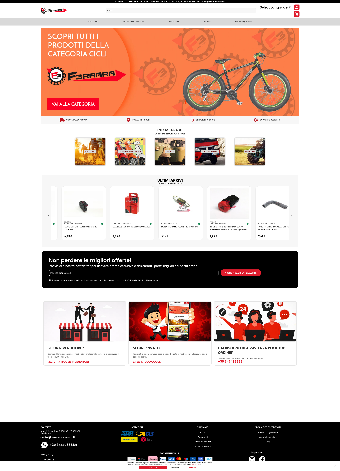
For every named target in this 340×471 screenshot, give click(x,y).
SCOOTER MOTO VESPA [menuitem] (133, 22)
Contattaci (203, 437)
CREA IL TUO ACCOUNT (148, 362)
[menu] (170, 21)
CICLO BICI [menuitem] (93, 22)
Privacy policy (47, 455)
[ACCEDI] (296, 7)
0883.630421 (135, 2)
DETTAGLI (175, 467)
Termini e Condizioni (202, 442)
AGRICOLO (250, 151)
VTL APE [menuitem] (207, 22)
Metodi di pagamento (268, 433)
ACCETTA (152, 467)
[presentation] (48, 215)
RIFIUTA (193, 467)
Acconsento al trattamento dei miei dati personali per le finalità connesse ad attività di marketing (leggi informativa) (105, 280)
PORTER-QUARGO (210, 151)
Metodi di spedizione (268, 437)
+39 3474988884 (231, 361)
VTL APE (170, 151)
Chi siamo (202, 433)
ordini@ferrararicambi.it (213, 2)
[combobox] (181, 10)
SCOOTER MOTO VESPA (130, 151)
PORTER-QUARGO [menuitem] (243, 22)
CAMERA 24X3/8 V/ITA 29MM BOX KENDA (116, 227)
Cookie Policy (196, 464)
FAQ (268, 442)
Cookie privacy (47, 459)
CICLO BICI (90, 151)
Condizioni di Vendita (202, 446)
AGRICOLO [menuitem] (174, 22)
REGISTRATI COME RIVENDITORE (69, 362)
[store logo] (54, 10)
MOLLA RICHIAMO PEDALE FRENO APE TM (164, 227)
